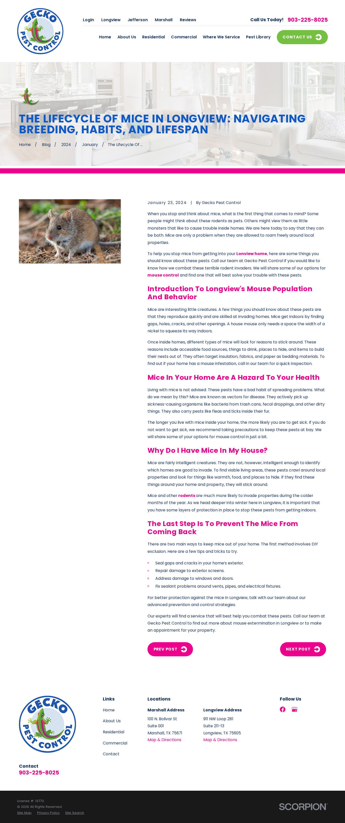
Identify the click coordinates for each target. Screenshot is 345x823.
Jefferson (138, 20)
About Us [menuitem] (126, 37)
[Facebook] (282, 709)
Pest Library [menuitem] (258, 37)
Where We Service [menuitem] (221, 37)
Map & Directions (164, 740)
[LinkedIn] (306, 709)
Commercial (115, 743)
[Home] (40, 31)
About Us (112, 721)
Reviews (188, 20)
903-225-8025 (308, 19)
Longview (110, 20)
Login (88, 20)
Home (109, 710)
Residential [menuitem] (153, 37)
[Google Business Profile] (294, 709)
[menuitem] (24, 813)
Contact (111, 754)
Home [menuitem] (105, 37)
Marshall (164, 20)
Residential (113, 732)
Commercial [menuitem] (184, 37)
